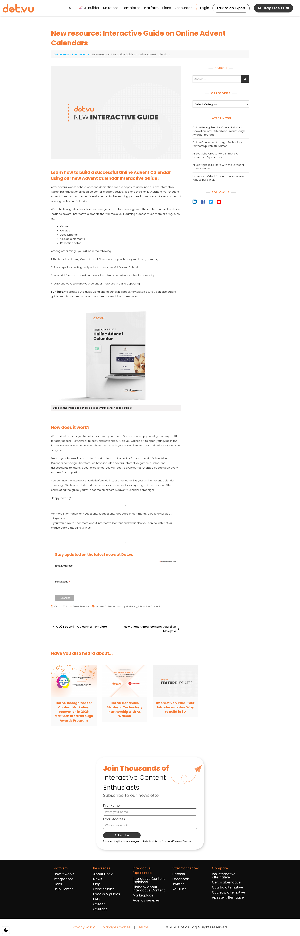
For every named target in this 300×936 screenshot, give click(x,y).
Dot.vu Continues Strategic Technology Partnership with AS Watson (218, 144)
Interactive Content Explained (149, 880)
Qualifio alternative (227, 887)
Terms (143, 927)
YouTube (179, 889)
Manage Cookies (116, 927)
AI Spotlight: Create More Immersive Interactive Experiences (216, 155)
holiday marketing (127, 606)
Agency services (146, 900)
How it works (64, 874)
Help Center (63, 889)
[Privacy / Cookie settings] (6, 930)
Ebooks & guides (106, 894)
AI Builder (92, 8)
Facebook (180, 879)
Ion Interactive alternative (223, 875)
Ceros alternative (226, 882)
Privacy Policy (84, 927)
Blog (96, 884)
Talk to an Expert (231, 8)
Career (99, 904)
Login (204, 8)
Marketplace (143, 895)
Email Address (65, 566)
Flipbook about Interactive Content (149, 888)
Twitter (178, 884)
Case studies (104, 889)
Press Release (81, 606)
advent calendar (106, 606)
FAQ (96, 899)
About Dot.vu (104, 874)
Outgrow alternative (228, 892)
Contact (100, 909)
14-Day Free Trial (273, 8)
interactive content (149, 606)
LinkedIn (178, 874)
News (97, 879)
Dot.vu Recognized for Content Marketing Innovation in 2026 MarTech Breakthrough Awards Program (219, 131)
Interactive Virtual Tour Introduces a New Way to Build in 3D (218, 178)
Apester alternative (228, 897)
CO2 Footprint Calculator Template (81, 627)
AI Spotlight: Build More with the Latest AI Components (218, 166)
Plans (166, 8)
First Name (62, 582)
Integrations (63, 879)
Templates (131, 8)
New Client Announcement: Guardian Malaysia (150, 629)
